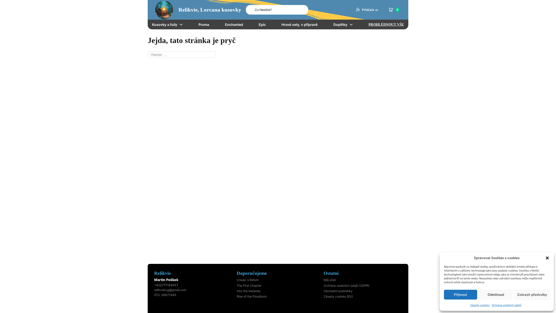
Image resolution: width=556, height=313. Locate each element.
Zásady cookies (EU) (338, 296)
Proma (204, 24)
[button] (547, 258)
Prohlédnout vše (386, 24)
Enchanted (234, 24)
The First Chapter (249, 285)
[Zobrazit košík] (391, 10)
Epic (262, 24)
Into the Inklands (248, 291)
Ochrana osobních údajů (506, 305)
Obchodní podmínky (338, 291)
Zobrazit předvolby (532, 295)
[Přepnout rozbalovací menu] (181, 24)
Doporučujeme (252, 273)
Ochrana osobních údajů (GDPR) (346, 285)
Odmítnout (496, 295)
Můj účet (330, 280)
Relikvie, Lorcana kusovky (210, 10)
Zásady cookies (480, 305)
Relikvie (162, 273)
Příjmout (460, 295)
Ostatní (331, 273)
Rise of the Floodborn (252, 296)
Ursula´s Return (248, 280)
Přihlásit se (370, 10)
